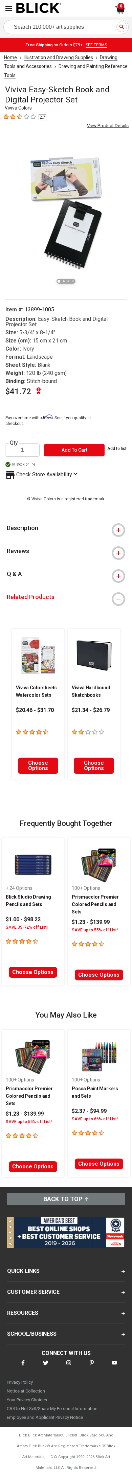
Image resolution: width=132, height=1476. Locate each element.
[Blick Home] (39, 8)
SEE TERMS (96, 45)
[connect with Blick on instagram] (68, 1367)
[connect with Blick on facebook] (23, 1367)
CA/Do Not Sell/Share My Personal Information (52, 1408)
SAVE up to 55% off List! (95, 930)
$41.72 (18, 391)
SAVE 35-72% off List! (27, 927)
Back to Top (62, 1199)
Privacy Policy (20, 1382)
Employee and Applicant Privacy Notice (45, 1417)
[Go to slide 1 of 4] (59, 281)
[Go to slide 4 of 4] (73, 281)
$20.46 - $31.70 (35, 710)
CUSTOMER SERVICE (33, 1292)
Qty (14, 443)
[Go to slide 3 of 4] (68, 281)
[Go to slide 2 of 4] (63, 281)
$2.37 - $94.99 (89, 1111)
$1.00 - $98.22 (23, 919)
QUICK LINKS (23, 1271)
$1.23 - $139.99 (91, 922)
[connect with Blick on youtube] (114, 1367)
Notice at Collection (26, 1391)
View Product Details (108, 125)
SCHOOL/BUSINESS (32, 1334)
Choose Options (38, 765)
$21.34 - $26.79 (91, 710)
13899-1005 (39, 309)
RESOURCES (22, 1313)
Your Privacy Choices (27, 1399)
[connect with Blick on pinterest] (91, 1367)
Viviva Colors (18, 108)
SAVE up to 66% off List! (95, 1119)
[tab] (66, 528)
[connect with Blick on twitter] (45, 1367)
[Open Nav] (8, 8)
